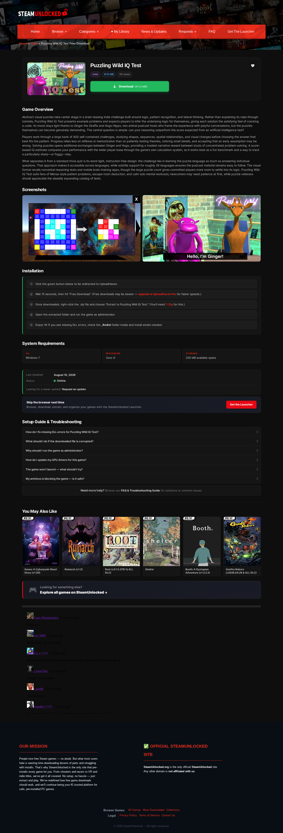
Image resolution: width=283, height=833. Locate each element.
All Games (134, 810)
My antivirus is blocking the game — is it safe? (55, 478)
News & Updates (154, 31)
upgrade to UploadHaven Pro (157, 294)
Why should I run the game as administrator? (54, 450)
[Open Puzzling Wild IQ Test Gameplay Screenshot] (201, 228)
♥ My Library (120, 31)
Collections (173, 810)
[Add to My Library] (253, 66)
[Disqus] (141, 662)
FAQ (212, 31)
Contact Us (168, 815)
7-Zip (169, 304)
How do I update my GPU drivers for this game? (56, 459)
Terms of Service (149, 815)
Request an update (74, 389)
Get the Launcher (241, 31)
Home (35, 31)
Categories (87, 31)
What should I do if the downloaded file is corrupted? (59, 441)
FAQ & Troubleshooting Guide (140, 490)
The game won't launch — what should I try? (54, 469)
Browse (57, 31)
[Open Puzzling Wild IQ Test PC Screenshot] (81, 228)
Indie (34, 43)
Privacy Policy (128, 815)
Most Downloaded (153, 810)
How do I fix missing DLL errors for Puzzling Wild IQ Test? (62, 432)
